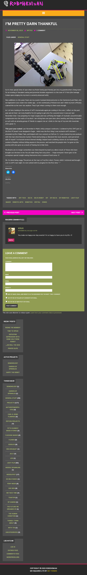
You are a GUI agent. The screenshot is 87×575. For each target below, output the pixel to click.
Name (7, 274)
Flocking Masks (11, 435)
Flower (12, 440)
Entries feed (13, 550)
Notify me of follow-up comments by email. (22, 298)
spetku (29, 30)
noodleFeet (11, 474)
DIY (47, 198)
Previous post (12, 212)
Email (7, 281)
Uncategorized (12, 532)
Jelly (12, 454)
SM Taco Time (11, 493)
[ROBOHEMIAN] (43, 3)
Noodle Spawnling (13, 467)
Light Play (11, 463)
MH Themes (52, 571)
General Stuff (23, 37)
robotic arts (18, 202)
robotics (28, 202)
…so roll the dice (13, 345)
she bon (11, 488)
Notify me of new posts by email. (19, 302)
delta (30, 198)
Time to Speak (12, 331)
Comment (8, 261)
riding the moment (12, 328)
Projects (11, 403)
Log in (13, 547)
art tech (22, 198)
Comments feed (13, 554)
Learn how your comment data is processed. (46, 313)
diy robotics (64, 198)
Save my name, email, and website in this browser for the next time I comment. (33, 294)
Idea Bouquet (11, 449)
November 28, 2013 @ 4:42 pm (27, 231)
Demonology (13, 363)
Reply (11, 240)
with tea (11, 528)
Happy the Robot (13, 372)
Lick (11, 458)
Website (8, 287)
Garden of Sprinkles (13, 367)
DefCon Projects (13, 421)
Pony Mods (11, 484)
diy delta (53, 198)
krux (21, 228)
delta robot (39, 198)
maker (8, 202)
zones (44, 202)
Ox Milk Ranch (11, 479)
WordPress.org (13, 557)
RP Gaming (12, 502)
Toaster (11, 497)
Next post (76, 212)
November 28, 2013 (15, 30)
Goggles (11, 444)
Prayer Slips (13, 348)
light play (75, 198)
